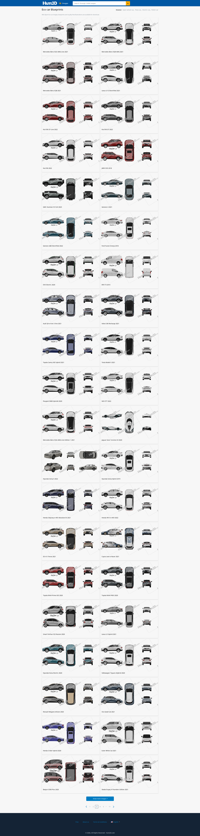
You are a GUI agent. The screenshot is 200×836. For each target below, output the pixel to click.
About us (86, 822)
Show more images (99, 799)
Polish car (154, 10)
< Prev (86, 806)
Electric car (146, 10)
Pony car (138, 10)
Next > (113, 806)
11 (110, 807)
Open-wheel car (128, 10)
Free (77, 822)
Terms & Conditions (100, 822)
